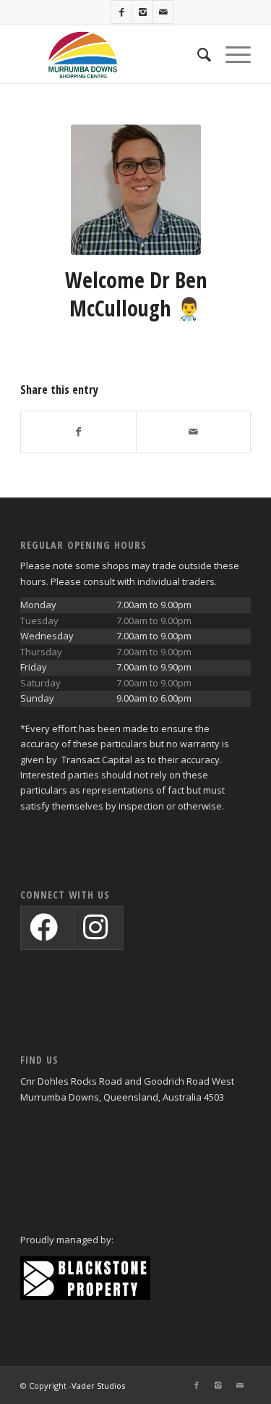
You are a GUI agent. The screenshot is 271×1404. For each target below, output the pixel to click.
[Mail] (163, 12)
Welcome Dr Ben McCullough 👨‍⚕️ (136, 294)
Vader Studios (98, 1385)
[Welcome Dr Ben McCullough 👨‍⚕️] (136, 190)
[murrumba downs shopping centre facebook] (44, 934)
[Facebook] (121, 12)
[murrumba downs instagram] (96, 934)
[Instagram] (142, 12)
